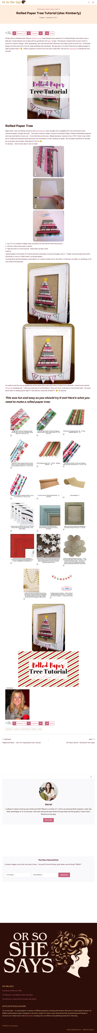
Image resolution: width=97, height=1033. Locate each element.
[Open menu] (88, 2)
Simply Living (36, 38)
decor (34, 729)
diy (40, 729)
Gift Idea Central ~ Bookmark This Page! (80, 741)
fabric (49, 41)
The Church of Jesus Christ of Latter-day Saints (19, 999)
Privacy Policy (88, 1030)
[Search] (91, 777)
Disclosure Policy (74, 1030)
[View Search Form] (93, 2)
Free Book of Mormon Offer (12, 991)
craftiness (73, 48)
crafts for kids (25, 729)
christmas (9, 729)
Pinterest (41, 131)
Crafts (57, 9)
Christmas (41, 9)
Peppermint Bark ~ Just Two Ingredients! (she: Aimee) (21, 741)
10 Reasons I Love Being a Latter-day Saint (17, 995)
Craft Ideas (50, 9)
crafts (17, 729)
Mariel (42, 18)
